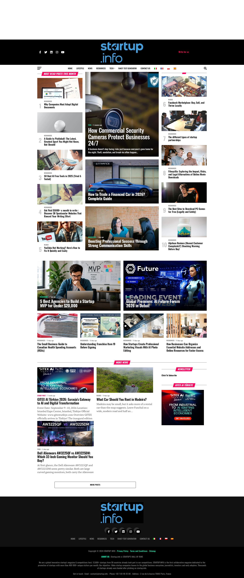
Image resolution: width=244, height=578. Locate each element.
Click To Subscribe (169, 375)
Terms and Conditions (139, 550)
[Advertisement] (122, 20)
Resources (101, 68)
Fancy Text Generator (127, 68)
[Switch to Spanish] (175, 68)
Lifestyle (80, 68)
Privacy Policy (123, 550)
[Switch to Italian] (155, 68)
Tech (112, 68)
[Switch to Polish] (168, 68)
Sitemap (152, 550)
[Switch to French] (162, 68)
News (90, 68)
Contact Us (145, 68)
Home (70, 68)
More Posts (95, 484)
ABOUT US (105, 556)
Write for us (183, 52)
